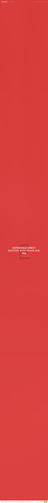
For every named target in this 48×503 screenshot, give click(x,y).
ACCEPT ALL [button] (45, 501)
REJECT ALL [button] (42, 501)
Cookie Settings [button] (38, 501)
